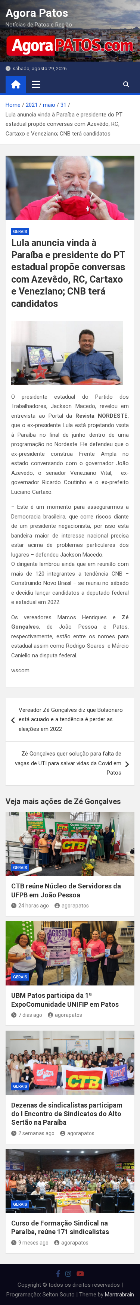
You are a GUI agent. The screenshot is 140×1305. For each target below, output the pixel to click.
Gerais (20, 231)
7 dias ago (30, 1015)
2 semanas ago (36, 1133)
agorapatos (75, 906)
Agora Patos (37, 12)
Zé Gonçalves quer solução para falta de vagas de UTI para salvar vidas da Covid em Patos (68, 763)
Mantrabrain (119, 1294)
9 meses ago (33, 1243)
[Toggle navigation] (36, 84)
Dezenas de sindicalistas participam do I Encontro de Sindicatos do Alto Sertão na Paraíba (66, 1114)
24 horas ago (33, 906)
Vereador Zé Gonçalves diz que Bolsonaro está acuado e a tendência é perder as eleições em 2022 (71, 719)
